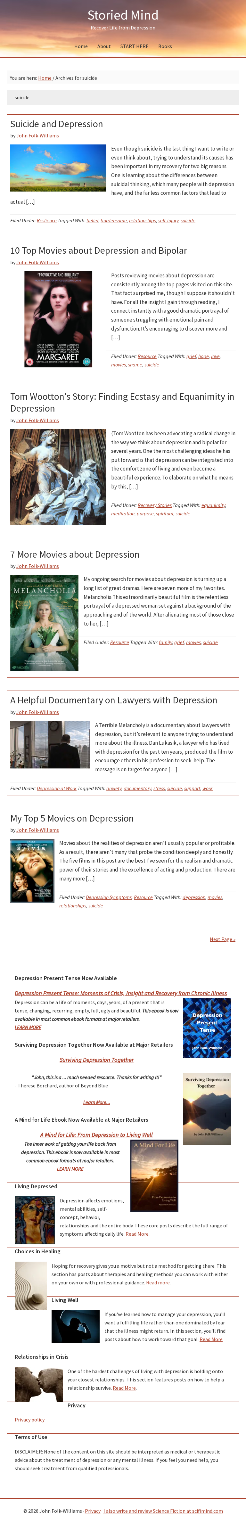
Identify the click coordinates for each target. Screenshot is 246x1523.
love (215, 356)
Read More (137, 1234)
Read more (158, 1282)
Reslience (47, 220)
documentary (137, 788)
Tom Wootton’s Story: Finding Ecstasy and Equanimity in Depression (122, 402)
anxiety (113, 788)
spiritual (164, 513)
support (192, 788)
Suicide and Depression (56, 124)
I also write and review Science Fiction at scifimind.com (163, 1511)
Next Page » (222, 939)
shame (135, 364)
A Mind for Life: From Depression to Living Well (96, 1134)
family (165, 642)
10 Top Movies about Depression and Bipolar (98, 250)
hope (203, 356)
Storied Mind (123, 14)
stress (159, 788)
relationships (142, 220)
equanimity (213, 505)
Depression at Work (57, 788)
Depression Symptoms (109, 897)
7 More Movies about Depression (75, 554)
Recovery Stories (155, 505)
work (207, 788)
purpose (145, 513)
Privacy (93, 1511)
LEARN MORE (28, 1027)
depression (194, 897)
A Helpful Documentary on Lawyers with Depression (113, 700)
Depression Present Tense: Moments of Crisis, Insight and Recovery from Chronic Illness (121, 993)
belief (92, 220)
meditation (123, 513)
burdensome (114, 220)
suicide (188, 220)
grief (191, 356)
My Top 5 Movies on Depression (72, 818)
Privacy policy (30, 1419)
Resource (147, 356)
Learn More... (96, 1102)
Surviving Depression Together (97, 1059)
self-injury (168, 220)
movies (118, 364)
